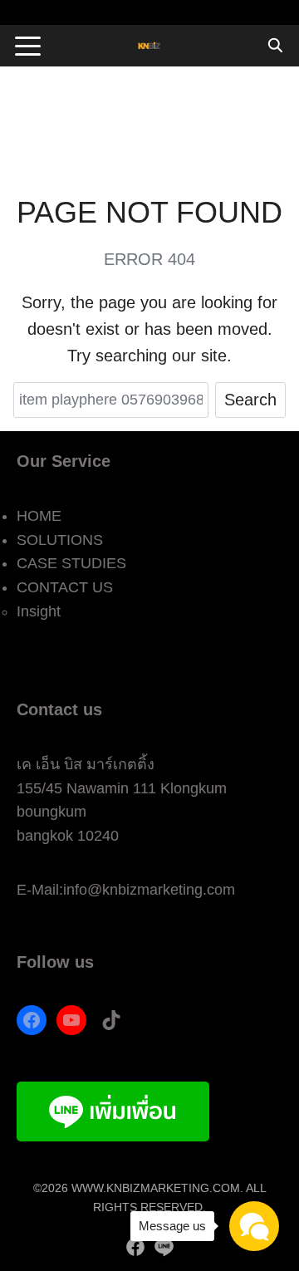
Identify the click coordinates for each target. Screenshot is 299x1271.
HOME (39, 516)
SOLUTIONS (60, 540)
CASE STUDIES (71, 563)
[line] (163, 1247)
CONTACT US (65, 587)
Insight (39, 611)
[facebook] (135, 1247)
